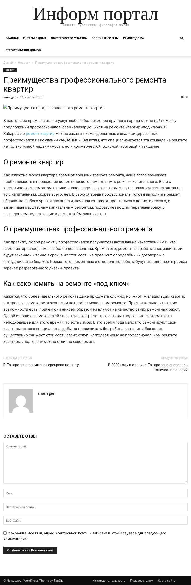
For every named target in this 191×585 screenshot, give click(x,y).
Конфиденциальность (109, 580)
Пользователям (141, 580)
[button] (182, 38)
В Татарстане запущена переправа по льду (41, 365)
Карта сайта (167, 580)
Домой (8, 62)
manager (9, 97)
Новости (24, 62)
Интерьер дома (35, 38)
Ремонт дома (133, 38)
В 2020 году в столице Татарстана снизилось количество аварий (148, 367)
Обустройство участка (69, 38)
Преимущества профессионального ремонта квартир (84, 84)
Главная (12, 38)
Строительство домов (23, 50)
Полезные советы (105, 38)
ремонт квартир (40, 133)
